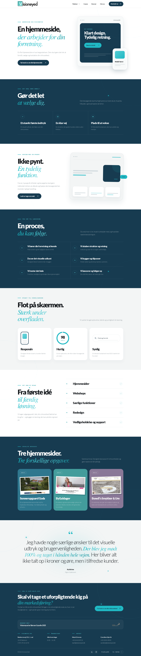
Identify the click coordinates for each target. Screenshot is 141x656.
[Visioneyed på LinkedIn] (92, 652)
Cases (86, 4)
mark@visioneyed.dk (78, 643)
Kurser (94, 4)
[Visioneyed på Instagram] (96, 652)
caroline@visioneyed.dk (108, 643)
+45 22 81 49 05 (106, 640)
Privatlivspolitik (105, 652)
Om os (102, 4)
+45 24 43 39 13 (77, 640)
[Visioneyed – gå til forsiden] (28, 4)
